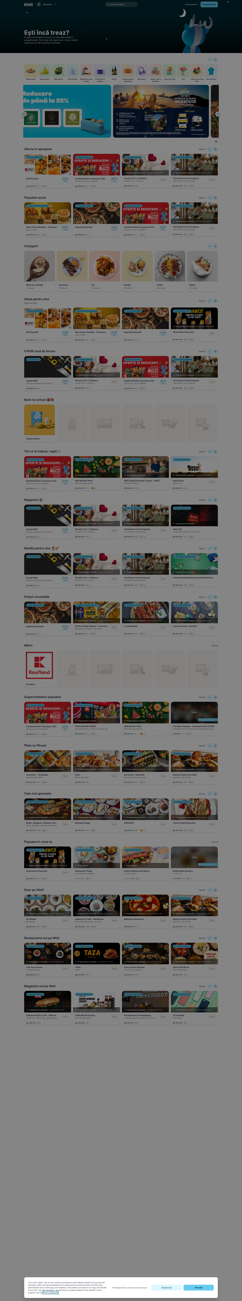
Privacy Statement (50, 1293)
